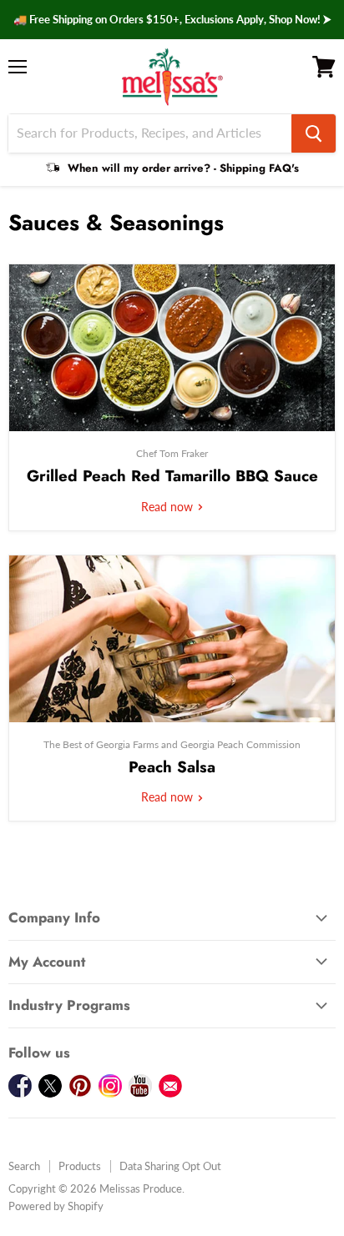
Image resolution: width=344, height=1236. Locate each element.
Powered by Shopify (56, 1206)
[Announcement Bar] (172, 20)
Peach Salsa (172, 767)
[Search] (313, 133)
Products (79, 1166)
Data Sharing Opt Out (170, 1166)
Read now (168, 507)
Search (24, 1166)
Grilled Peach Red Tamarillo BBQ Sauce (172, 476)
